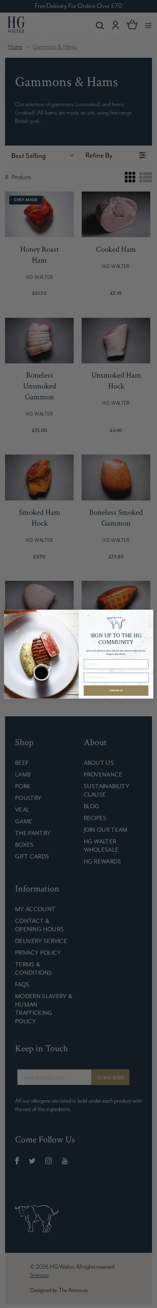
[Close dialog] (148, 614)
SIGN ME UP (115, 690)
